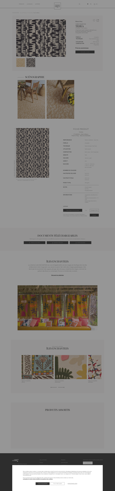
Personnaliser (72, 483)
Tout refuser (57, 483)
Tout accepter (42, 483)
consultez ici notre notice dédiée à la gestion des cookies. (38, 479)
